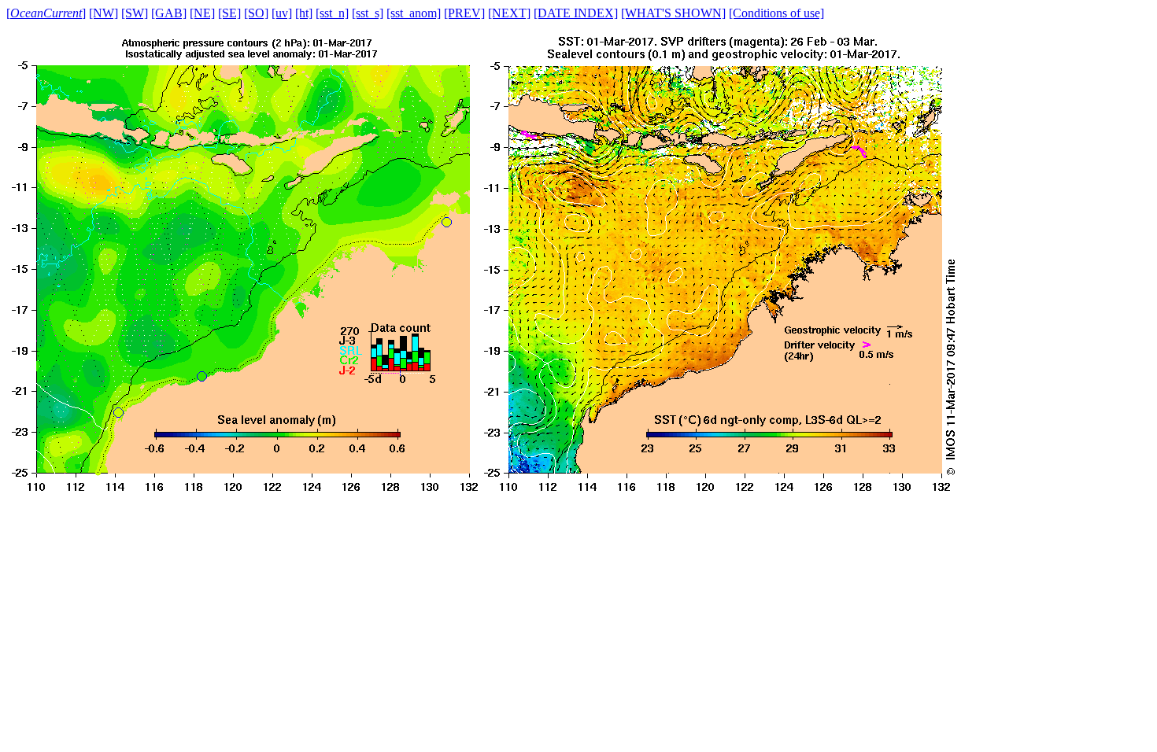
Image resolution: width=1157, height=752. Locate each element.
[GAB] (169, 13)
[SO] (256, 13)
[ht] (303, 13)
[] (46, 13)
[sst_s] (367, 13)
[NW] (103, 13)
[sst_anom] (413, 13)
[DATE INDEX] (576, 13)
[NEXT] (509, 13)
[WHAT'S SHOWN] (673, 13)
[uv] (282, 13)
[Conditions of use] (776, 13)
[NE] (202, 13)
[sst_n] (332, 13)
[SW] (134, 13)
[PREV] (464, 13)
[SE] (229, 13)
